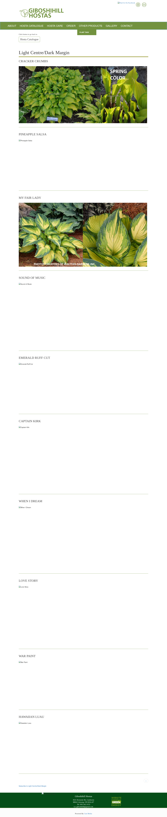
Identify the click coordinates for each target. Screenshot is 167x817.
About (12, 25)
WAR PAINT (27, 656)
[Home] (83, 12)
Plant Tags (84, 32)
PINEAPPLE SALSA (32, 134)
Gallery (111, 25)
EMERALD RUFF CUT (34, 357)
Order (71, 25)
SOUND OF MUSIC (32, 277)
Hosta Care (55, 25)
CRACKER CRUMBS (33, 61)
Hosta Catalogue (32, 25)
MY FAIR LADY (30, 197)
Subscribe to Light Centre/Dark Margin (32, 786)
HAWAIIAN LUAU (31, 717)
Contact (126, 25)
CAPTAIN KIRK (30, 421)
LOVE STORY (28, 580)
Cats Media (88, 814)
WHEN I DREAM (30, 501)
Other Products (90, 25)
